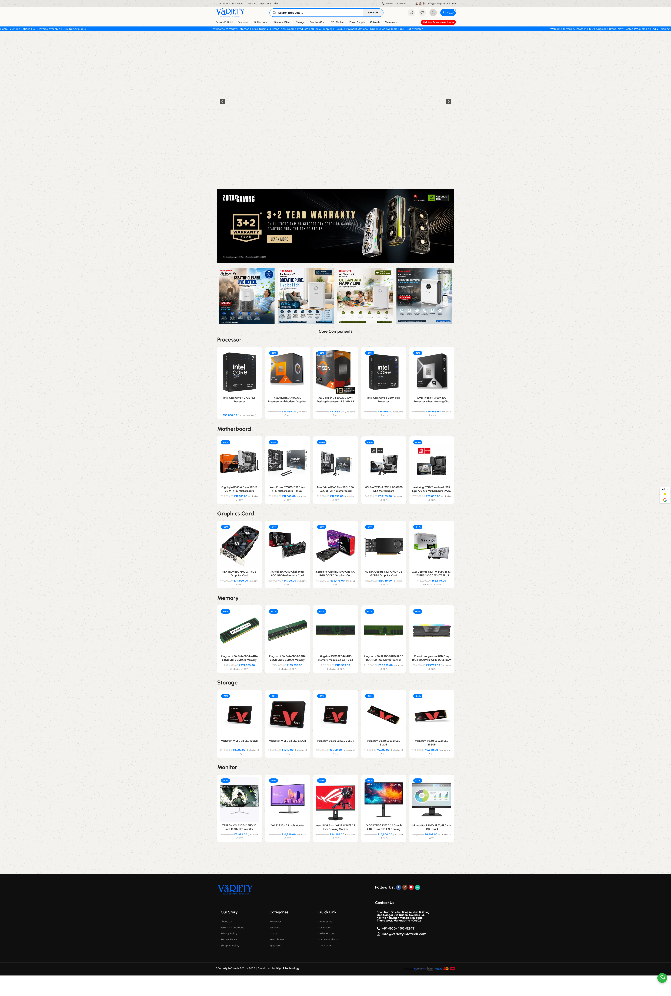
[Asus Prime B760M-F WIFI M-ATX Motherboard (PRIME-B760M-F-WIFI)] (287, 461)
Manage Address (328, 939)
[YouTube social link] (411, 887)
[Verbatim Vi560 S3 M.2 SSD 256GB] (431, 715)
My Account (325, 927)
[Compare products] (411, 12)
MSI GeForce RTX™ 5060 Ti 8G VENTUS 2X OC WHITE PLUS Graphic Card (431, 575)
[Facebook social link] (398, 887)
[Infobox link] (394, 3)
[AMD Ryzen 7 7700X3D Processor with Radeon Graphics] (287, 372)
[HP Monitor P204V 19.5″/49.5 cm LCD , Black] (431, 799)
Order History (326, 933)
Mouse (273, 933)
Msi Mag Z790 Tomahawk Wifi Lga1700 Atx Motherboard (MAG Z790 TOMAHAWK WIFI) (431, 491)
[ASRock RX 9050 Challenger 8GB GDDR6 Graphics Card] (287, 546)
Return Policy (229, 939)
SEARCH (373, 12)
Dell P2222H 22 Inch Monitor (288, 825)
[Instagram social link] (405, 887)
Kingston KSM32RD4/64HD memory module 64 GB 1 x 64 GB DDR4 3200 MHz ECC (335, 660)
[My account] (433, 12)
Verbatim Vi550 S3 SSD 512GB (287, 740)
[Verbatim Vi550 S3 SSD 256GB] (335, 715)
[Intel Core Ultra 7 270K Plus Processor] (239, 372)
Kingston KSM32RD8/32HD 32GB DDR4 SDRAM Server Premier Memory (383, 660)
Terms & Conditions (232, 927)
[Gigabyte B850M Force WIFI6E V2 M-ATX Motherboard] (239, 461)
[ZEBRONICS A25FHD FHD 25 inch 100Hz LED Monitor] (239, 799)
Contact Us (325, 921)
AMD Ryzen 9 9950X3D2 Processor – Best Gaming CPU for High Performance (431, 401)
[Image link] (235, 889)
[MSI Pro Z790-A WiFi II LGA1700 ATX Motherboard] (383, 461)
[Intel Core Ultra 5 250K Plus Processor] (383, 372)
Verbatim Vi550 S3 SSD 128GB (239, 740)
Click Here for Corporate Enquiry (438, 22)
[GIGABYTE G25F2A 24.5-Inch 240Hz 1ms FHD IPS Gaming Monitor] (383, 799)
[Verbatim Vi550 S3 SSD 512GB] (287, 715)
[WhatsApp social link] (417, 887)
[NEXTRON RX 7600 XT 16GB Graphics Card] (239, 546)
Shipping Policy (230, 945)
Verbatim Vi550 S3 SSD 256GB (335, 740)
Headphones (276, 939)
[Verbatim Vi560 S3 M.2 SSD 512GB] (383, 715)
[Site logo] (230, 12)
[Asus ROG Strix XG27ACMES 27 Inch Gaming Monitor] (335, 799)
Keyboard (275, 927)
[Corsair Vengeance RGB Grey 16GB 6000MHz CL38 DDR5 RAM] (431, 630)
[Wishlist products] (422, 12)
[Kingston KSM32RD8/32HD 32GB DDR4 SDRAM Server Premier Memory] (383, 630)
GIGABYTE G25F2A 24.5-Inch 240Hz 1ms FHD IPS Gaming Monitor (384, 829)
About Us (226, 921)
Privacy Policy (229, 933)
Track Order (325, 945)
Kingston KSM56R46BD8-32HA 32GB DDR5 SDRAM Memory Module (287, 660)
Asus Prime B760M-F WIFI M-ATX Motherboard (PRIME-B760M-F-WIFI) (287, 491)
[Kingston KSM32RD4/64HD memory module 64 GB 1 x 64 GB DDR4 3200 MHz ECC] (335, 630)
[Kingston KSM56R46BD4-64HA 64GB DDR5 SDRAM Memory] (239, 630)
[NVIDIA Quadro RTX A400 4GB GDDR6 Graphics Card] (383, 546)
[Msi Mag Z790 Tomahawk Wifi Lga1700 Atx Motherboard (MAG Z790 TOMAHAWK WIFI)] (431, 461)
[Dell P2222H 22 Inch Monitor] (287, 799)
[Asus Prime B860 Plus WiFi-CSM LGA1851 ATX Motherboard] (335, 461)
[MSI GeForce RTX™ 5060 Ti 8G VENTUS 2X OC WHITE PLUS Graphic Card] (431, 546)
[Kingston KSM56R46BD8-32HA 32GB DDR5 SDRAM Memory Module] (287, 630)
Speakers (275, 945)
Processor (275, 921)
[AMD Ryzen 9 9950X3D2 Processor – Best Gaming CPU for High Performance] (431, 372)
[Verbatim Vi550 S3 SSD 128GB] (239, 715)
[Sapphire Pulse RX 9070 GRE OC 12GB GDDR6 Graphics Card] (335, 546)
